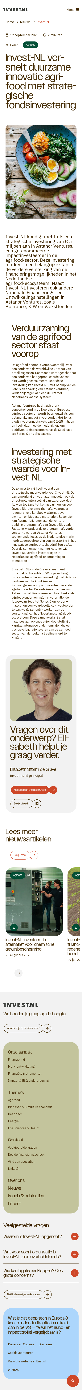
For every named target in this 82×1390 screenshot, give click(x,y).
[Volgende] (18, 973)
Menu (70, 10)
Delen (14, 45)
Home (10, 22)
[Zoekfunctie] (73, 1381)
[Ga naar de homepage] (15, 9)
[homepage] (41, 1005)
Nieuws (25, 22)
